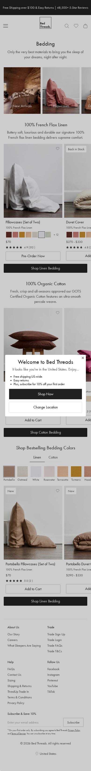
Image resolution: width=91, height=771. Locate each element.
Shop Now (45, 393)
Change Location (45, 407)
